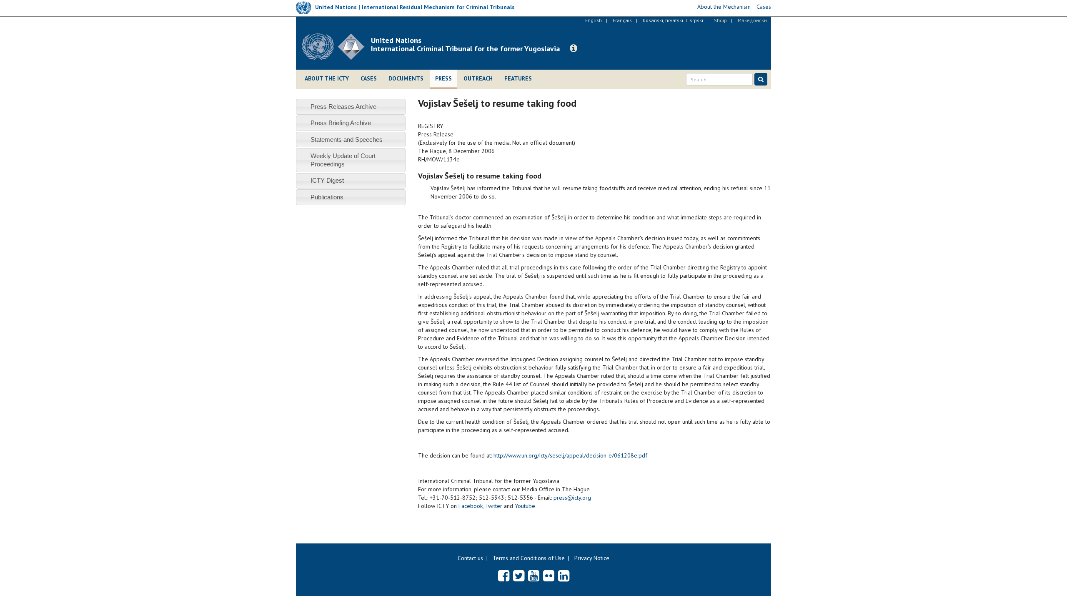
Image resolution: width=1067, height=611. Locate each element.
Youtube (525, 506)
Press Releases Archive (343, 106)
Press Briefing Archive (341, 122)
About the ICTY (327, 78)
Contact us (470, 558)
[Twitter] (518, 575)
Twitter (493, 506)
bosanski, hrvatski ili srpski (673, 20)
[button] (573, 48)
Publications (327, 197)
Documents (405, 78)
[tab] (351, 106)
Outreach (478, 78)
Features (518, 78)
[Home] (336, 46)
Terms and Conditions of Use (529, 558)
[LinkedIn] (563, 575)
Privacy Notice (591, 558)
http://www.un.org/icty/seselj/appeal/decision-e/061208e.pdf (570, 455)
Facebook (470, 506)
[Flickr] (548, 575)
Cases (369, 78)
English (593, 20)
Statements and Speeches (347, 139)
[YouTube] (533, 575)
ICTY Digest (327, 180)
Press (443, 78)
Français (622, 20)
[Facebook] (503, 575)
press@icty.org (572, 497)
